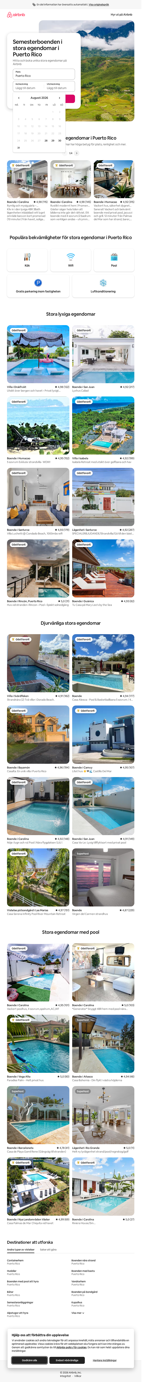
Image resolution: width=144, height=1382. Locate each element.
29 (52, 140)
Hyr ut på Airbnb (121, 14)
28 (46, 140)
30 (59, 140)
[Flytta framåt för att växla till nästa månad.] (59, 98)
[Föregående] (65, 153)
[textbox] (28, 88)
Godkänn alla (29, 1360)
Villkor (77, 1376)
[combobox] (44, 76)
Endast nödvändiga (67, 1360)
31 (18, 147)
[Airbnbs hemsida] (16, 14)
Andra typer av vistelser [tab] (20, 1249)
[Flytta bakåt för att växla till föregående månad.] (19, 98)
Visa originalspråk (99, 4)
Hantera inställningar (104, 1360)
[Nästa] (76, 153)
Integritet (65, 1376)
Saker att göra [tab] (48, 1249)
